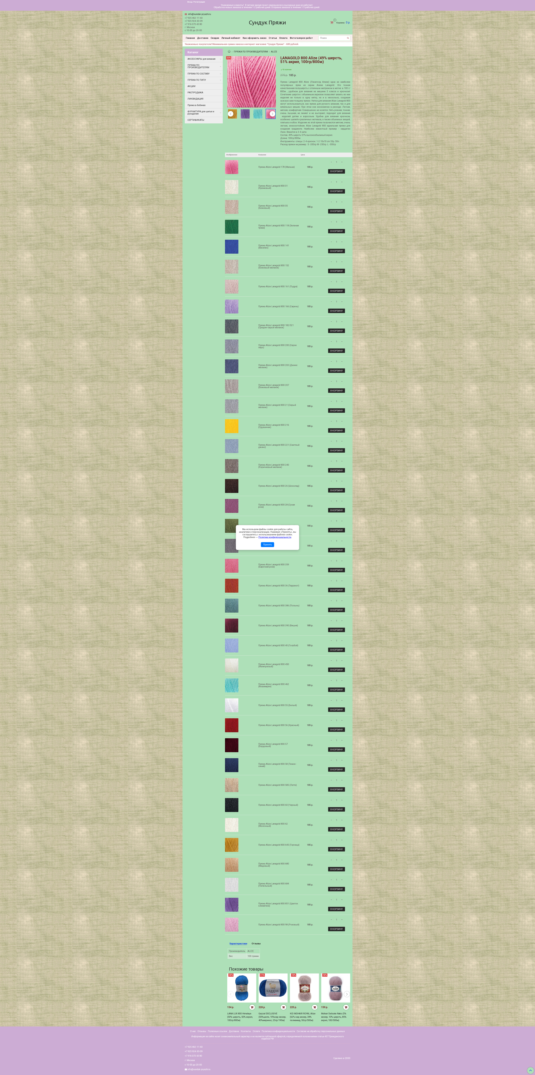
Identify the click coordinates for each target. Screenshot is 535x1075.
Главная (190, 38)
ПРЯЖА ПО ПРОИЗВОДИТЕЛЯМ (251, 51)
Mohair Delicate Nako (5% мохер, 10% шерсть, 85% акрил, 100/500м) (333, 1017)
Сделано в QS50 (341, 1058)
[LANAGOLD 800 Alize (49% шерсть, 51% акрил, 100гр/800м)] (251, 81)
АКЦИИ (191, 86)
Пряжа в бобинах (197, 105)
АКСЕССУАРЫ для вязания (201, 59)
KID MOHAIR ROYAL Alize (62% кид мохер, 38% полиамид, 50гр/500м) (302, 1017)
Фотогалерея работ (301, 38)
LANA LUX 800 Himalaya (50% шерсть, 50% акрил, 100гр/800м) (240, 1017)
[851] (245, 114)
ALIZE (274, 51)
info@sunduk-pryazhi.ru (199, 14)
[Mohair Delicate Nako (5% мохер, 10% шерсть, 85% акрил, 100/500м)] (335, 988)
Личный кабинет (230, 38)
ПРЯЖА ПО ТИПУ (197, 80)
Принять (267, 544)
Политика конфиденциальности (278, 1031)
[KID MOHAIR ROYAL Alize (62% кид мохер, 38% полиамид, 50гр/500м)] (304, 988)
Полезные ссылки (217, 1031)
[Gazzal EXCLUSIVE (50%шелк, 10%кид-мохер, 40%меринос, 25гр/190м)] (273, 988)
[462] (258, 114)
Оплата (283, 38)
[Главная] (229, 51)
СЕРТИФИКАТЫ (196, 120)
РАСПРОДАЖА (195, 92)
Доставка (202, 38)
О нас (193, 1031)
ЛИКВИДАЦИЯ (195, 98)
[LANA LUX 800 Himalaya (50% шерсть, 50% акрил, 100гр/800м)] (241, 988)
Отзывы (202, 1031)
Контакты (246, 1031)
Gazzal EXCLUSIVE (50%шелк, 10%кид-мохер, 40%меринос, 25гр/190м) (272, 1017)
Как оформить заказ (255, 38)
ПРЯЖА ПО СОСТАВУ (199, 73)
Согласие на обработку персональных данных (321, 1031)
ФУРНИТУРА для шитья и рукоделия (201, 112)
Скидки (215, 38)
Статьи (273, 38)
